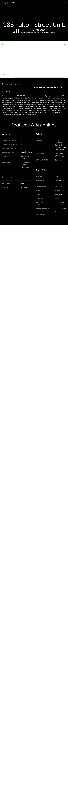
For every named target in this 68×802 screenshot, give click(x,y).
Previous (5, 75)
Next (10, 75)
